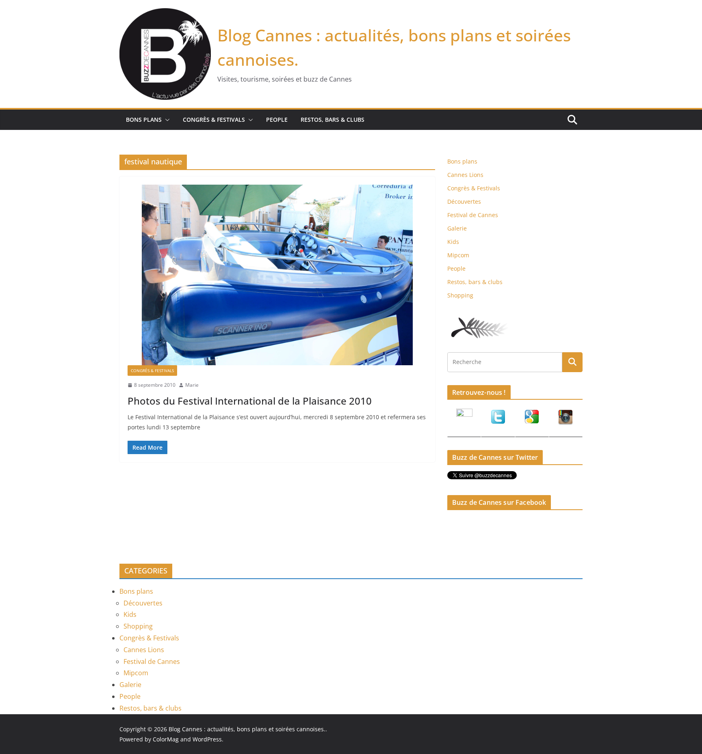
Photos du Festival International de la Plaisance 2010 (250, 400)
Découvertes (464, 201)
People (277, 119)
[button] (166, 119)
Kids (453, 242)
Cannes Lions (465, 175)
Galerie (457, 228)
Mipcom (458, 255)
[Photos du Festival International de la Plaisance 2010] (277, 275)
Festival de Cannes (472, 215)
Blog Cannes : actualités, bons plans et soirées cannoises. (247, 729)
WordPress (207, 739)
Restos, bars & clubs (332, 119)
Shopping (460, 295)
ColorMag (166, 739)
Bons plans (144, 119)
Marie (192, 384)
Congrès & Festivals (214, 119)
